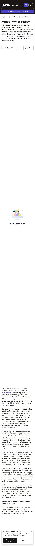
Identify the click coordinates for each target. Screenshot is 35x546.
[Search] (21, 5)
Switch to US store (10, 540)
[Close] (32, 531)
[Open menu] (30, 5)
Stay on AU (25, 541)
